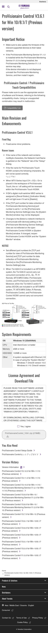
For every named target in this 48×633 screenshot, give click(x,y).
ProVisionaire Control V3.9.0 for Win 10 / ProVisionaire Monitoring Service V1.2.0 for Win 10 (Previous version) (23, 497)
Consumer (6, 610)
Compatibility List (14, 108)
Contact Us (6, 617)
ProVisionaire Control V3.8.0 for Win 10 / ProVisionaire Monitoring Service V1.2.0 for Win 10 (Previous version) (23, 507)
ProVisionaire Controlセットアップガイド (20, 454)
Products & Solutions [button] (9, 580)
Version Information (10, 467)
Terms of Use (21, 617)
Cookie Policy (22, 622)
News (4, 586)
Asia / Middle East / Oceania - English (19, 605)
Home (4, 571)
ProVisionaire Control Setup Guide (17, 450)
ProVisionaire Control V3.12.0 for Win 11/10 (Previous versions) (21, 472)
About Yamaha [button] (7, 598)
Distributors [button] (6, 592)
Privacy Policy (37, 617)
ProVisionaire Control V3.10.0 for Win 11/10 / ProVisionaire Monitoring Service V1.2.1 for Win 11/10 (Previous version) (23, 487)
